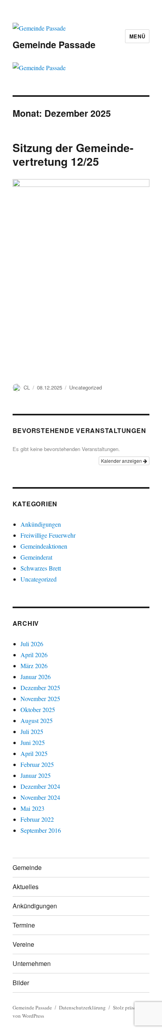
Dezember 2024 (40, 786)
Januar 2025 (35, 775)
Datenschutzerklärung (82, 1007)
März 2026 (34, 665)
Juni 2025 (32, 742)
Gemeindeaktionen (43, 546)
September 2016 (40, 830)
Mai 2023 (32, 808)
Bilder (21, 982)
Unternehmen (32, 963)
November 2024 (40, 797)
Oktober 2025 (37, 709)
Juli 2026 (31, 644)
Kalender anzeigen (122, 460)
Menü (137, 36)
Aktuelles (26, 886)
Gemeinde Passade (54, 44)
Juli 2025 (31, 731)
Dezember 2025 (40, 687)
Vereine (23, 944)
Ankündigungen (40, 524)
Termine (24, 925)
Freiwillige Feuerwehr (47, 535)
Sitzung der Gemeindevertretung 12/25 (73, 154)
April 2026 (34, 654)
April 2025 (34, 753)
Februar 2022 (37, 819)
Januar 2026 (35, 676)
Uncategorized (85, 387)
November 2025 (40, 698)
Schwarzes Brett (40, 568)
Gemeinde (27, 867)
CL (27, 387)
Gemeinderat (36, 557)
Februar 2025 (37, 764)
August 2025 (36, 720)
